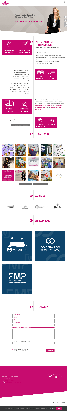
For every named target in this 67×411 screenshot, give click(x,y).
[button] (8, 150)
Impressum (51, 403)
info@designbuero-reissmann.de (11, 382)
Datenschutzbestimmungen (22, 353)
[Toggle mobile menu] (64, 2)
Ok (59, 408)
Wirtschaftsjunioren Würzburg (43, 105)
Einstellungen (51, 408)
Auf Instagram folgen (40, 184)
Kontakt (56, 403)
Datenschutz (62, 403)
